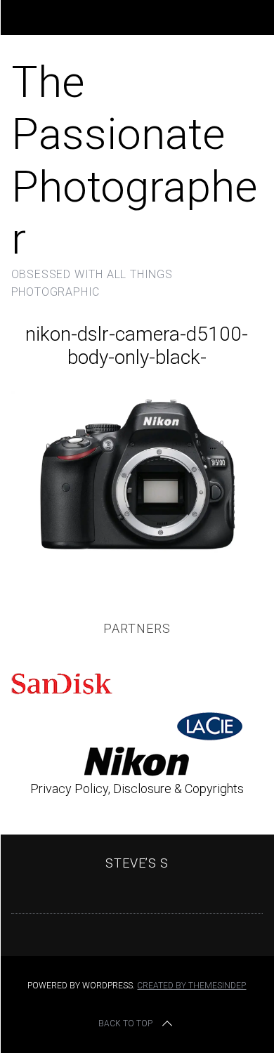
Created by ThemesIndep (191, 985)
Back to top (125, 1023)
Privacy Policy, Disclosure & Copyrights (137, 788)
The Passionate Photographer (134, 160)
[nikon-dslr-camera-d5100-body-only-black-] (137, 554)
